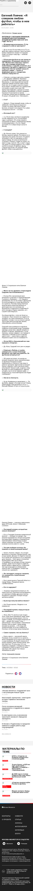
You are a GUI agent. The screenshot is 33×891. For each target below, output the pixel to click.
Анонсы (18, 823)
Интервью (10, 667)
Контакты (6, 816)
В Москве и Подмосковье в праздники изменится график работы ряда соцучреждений (16, 725)
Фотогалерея (21, 826)
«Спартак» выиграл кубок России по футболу (21, 783)
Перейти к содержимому (8, 1)
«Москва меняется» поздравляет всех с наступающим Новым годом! (16, 691)
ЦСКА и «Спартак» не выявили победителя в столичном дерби (20, 757)
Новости (19, 816)
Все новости (6, 734)
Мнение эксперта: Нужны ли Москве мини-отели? (21, 791)
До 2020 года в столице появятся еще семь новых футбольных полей (21, 775)
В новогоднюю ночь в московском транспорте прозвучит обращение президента (14, 717)
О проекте (6, 819)
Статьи (18, 819)
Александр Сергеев (13, 654)
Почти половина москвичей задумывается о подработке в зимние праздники (16, 708)
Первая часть (17, 33)
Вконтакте (10, 843)
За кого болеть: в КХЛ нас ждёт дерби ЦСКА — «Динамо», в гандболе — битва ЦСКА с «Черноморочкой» (21, 767)
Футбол (16, 667)
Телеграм (24, 843)
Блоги (17, 833)
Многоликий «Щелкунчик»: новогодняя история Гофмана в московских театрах (16, 699)
